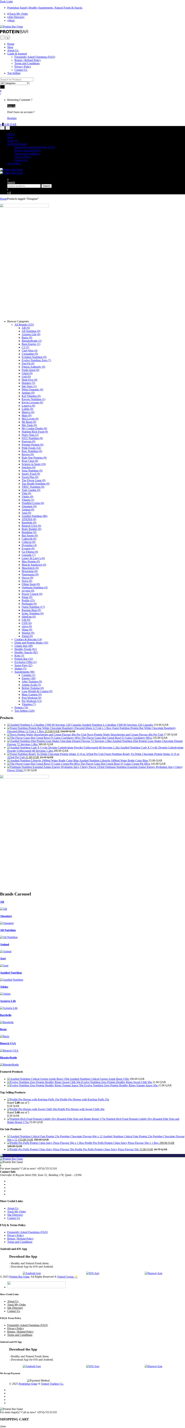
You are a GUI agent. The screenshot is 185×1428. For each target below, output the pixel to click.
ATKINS (29, 519)
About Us (12, 50)
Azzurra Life (31, 334)
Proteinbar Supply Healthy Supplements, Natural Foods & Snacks (44, 7)
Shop (12, 20)
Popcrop (28, 441)
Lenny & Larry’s (33, 558)
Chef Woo (29, 350)
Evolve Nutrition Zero (36, 360)
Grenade (28, 555)
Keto (19, 655)
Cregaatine (30, 353)
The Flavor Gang (33, 480)
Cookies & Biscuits (28, 639)
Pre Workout (32, 701)
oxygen (28, 590)
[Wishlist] (0, 90)
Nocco (27, 577)
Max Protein (31, 561)
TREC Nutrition (33, 486)
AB (26, 327)
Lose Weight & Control (37, 691)
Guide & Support (17, 53)
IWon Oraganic (32, 389)
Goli (26, 376)
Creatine (28, 675)
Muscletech (30, 568)
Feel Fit (28, 363)
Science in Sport (34, 464)
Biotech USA (31, 525)
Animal (28, 509)
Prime (27, 597)
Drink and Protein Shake (31, 642)
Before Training (33, 688)
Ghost (27, 373)
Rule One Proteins (34, 457)
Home (10, 43)
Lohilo (27, 408)
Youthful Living (33, 503)
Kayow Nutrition (33, 399)
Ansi (26, 512)
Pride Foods (31, 447)
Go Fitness (30, 551)
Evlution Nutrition (34, 357)
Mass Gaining (32, 694)
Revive (28, 454)
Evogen (28, 548)
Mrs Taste (29, 425)
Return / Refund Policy (27, 60)
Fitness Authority (33, 366)
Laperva (28, 405)
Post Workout (31, 697)
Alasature (29, 506)
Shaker (20, 668)
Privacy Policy (22, 66)
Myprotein (30, 571)
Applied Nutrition (34, 516)
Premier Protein (32, 444)
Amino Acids (31, 684)
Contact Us (20, 69)
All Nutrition (31, 331)
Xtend (27, 636)
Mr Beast (29, 421)
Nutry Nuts (30, 434)
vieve (27, 626)
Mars (26, 415)
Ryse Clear (30, 460)
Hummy (28, 383)
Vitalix (27, 496)
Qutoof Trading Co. (52, 1383)
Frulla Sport (30, 370)
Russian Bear (31, 610)
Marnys (28, 412)
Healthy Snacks (26, 652)
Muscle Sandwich (34, 564)
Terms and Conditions (27, 63)
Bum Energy (31, 344)
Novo (27, 580)
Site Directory (17, 17)
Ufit (26, 619)
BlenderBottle (32, 340)
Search (11, 182)
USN (27, 623)
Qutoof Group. (65, 1276)
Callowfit (29, 538)
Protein (21, 707)
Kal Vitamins (31, 396)
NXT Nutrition (32, 438)
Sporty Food (31, 473)
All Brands (24, 324)
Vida (26, 493)
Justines (28, 392)
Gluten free (23, 645)
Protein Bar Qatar (19, 1276)
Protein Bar (23, 658)
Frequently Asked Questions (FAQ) (34, 56)
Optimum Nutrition (35, 587)
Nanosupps (30, 574)
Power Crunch (32, 593)
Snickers (28, 467)
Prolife (28, 600)
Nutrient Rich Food (35, 431)
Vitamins (29, 704)
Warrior (28, 632)
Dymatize (29, 545)
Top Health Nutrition (36, 483)
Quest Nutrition (33, 606)
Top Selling (13, 73)
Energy (28, 678)
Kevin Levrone (32, 402)
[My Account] (7, 189)
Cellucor (28, 542)
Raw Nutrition (32, 451)
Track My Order (18, 13)
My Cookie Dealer (34, 428)
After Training (32, 681)
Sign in (11, 105)
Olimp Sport (31, 584)
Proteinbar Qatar (28, 1383)
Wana (27, 629)
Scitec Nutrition (33, 613)
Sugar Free (23, 665)
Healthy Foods (25, 649)
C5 (25, 347)
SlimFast (29, 616)
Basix (27, 337)
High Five (29, 379)
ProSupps (29, 603)
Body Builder (31, 529)
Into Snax (29, 386)
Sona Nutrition (32, 470)
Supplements (24, 671)
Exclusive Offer (25, 662)
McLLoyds (30, 418)
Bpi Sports (30, 535)
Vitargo (28, 499)
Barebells (29, 522)
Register (12, 118)
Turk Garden (31, 490)
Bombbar (29, 532)
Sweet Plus (30, 477)
